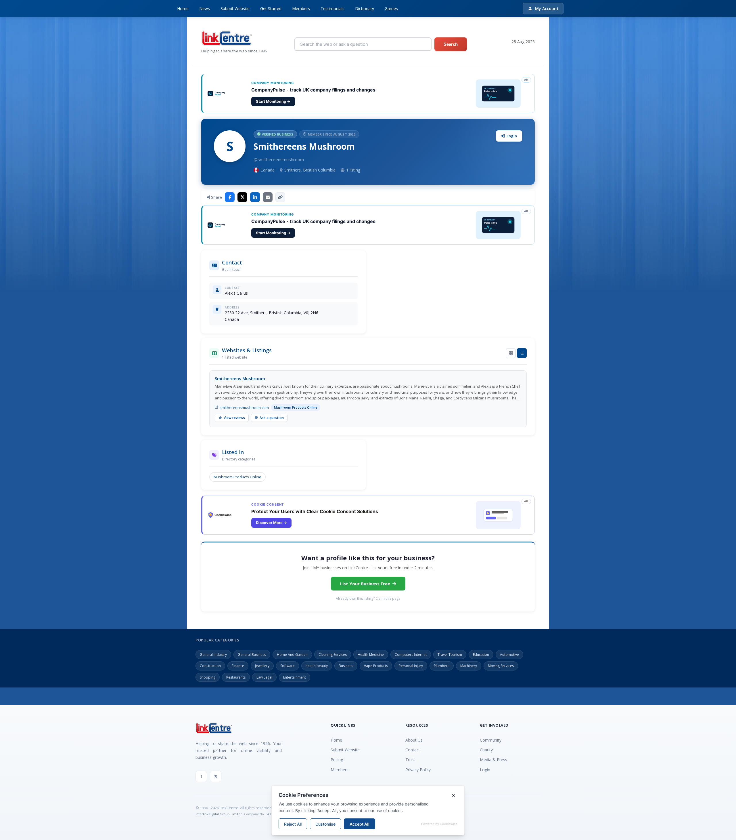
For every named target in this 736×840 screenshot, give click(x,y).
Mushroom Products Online (237, 476)
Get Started (270, 8)
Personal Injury (411, 665)
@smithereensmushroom (279, 159)
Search (451, 44)
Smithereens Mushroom (240, 378)
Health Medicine (371, 654)
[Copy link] (280, 197)
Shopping (207, 677)
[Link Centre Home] (234, 38)
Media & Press (493, 759)
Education (481, 654)
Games (391, 8)
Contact (412, 750)
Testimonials (332, 8)
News (204, 8)
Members (301, 8)
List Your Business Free (365, 583)
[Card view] (511, 353)
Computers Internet (411, 654)
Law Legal (264, 677)
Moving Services (501, 665)
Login (512, 135)
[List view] (522, 353)
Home (183, 8)
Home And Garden (292, 654)
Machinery (468, 665)
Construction (210, 665)
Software (287, 665)
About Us (414, 740)
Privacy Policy (418, 769)
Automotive (509, 654)
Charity (486, 750)
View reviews (234, 417)
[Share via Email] (268, 197)
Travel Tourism (450, 654)
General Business (252, 654)
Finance (238, 665)
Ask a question (272, 417)
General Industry (213, 654)
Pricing (337, 759)
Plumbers (441, 665)
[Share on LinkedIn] (255, 197)
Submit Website (235, 8)
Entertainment (294, 677)
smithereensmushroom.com (244, 407)
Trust (410, 759)
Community (490, 740)
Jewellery (262, 665)
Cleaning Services (333, 654)
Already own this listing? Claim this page (368, 598)
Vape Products (376, 665)
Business (346, 665)
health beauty (317, 665)
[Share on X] (242, 197)
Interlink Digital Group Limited (218, 814)
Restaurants (236, 677)
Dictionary (364, 8)
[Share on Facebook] (230, 197)
